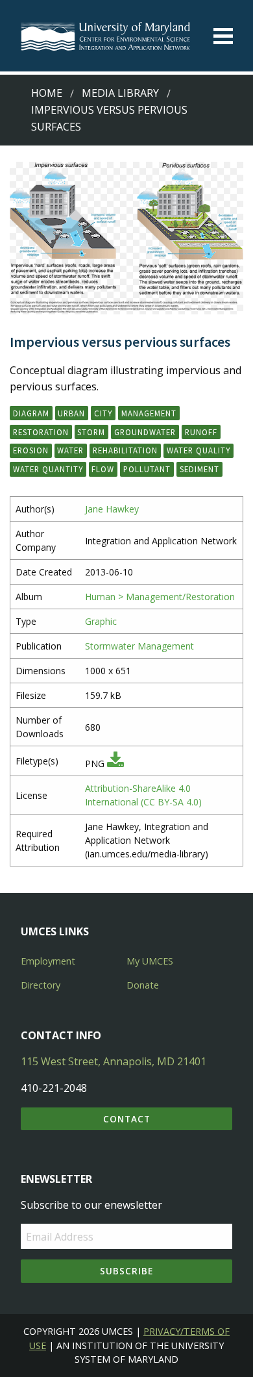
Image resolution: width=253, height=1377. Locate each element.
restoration (41, 432)
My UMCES (149, 961)
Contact (127, 1119)
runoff (201, 432)
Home (46, 93)
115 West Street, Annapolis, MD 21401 (113, 1061)
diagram (31, 413)
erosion (31, 450)
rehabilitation (125, 450)
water (70, 450)
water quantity (48, 469)
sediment (199, 469)
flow (102, 469)
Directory (40, 985)
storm (91, 432)
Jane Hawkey (112, 509)
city (103, 413)
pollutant (147, 469)
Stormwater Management (139, 646)
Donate (142, 985)
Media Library (120, 93)
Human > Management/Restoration (160, 596)
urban (71, 413)
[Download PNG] (115, 763)
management (148, 413)
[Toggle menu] (223, 36)
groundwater (145, 432)
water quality (198, 450)
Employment (48, 961)
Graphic (101, 621)
